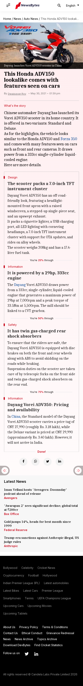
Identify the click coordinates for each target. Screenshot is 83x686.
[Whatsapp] (35, 462)
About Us (9, 627)
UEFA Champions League (54, 598)
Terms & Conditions (55, 627)
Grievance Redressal (60, 633)
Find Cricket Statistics (48, 645)
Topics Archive (47, 639)
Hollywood (50, 575)
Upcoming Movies (40, 606)
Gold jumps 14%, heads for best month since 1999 (37, 524)
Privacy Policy (28, 627)
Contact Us (10, 633)
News (17, 18)
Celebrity (27, 567)
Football (33, 575)
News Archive (24, 639)
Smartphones (12, 598)
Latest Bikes (11, 590)
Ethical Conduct (32, 633)
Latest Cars (30, 590)
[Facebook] (23, 462)
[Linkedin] (60, 462)
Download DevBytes (16, 645)
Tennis (29, 598)
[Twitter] (48, 462)
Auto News (31, 18)
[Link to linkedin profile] (36, 654)
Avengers (10, 498)
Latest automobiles (56, 583)
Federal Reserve (15, 530)
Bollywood (10, 567)
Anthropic (11, 546)
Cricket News (46, 567)
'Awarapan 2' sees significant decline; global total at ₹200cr (41, 508)
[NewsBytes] (27, 5)
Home (7, 18)
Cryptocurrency (13, 575)
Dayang (20, 285)
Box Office (11, 514)
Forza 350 (68, 139)
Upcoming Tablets (15, 613)
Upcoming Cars (13, 606)
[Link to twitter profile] (26, 654)
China (15, 416)
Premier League (52, 590)
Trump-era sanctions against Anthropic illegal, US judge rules (41, 540)
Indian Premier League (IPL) (21, 583)
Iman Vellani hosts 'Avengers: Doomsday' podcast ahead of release (35, 492)
